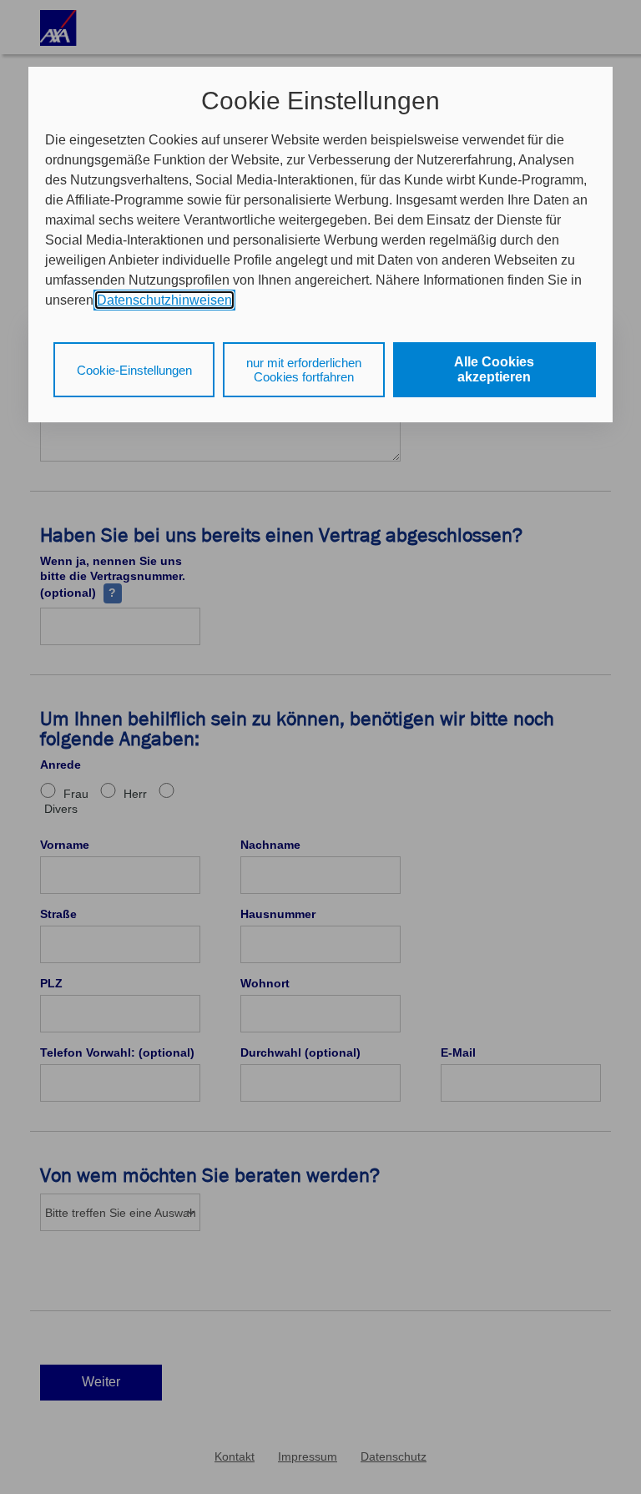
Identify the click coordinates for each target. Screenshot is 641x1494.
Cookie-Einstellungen (134, 370)
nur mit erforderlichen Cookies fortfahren (303, 370)
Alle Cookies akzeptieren (494, 369)
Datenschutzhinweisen (164, 300)
